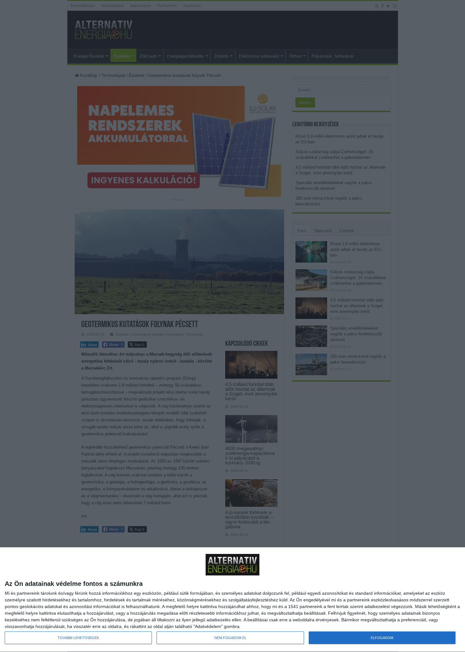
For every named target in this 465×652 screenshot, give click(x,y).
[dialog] (232, 600)
